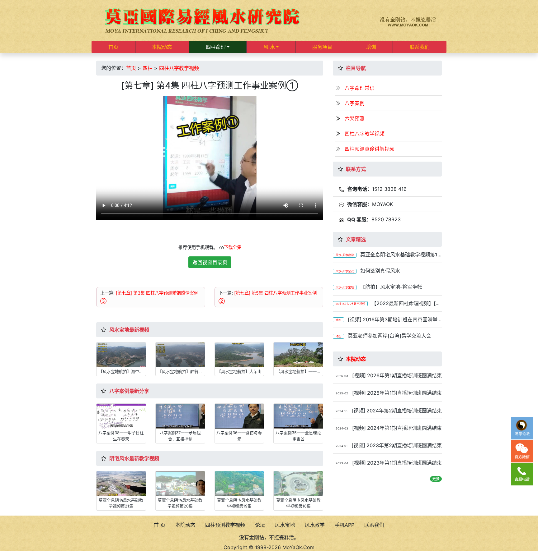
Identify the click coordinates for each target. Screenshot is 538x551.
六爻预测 (355, 118)
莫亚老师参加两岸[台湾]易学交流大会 (389, 336)
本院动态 (162, 47)
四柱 (148, 68)
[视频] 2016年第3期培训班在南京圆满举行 (385, 322)
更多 (436, 478)
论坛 (260, 525)
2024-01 (341, 446)
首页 (113, 47)
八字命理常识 (360, 88)
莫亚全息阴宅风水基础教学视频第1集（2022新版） (385, 257)
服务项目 (322, 47)
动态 (338, 320)
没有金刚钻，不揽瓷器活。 (269, 537)
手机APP (344, 525)
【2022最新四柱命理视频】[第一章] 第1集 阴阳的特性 (387, 306)
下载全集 (232, 247)
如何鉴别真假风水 (380, 271)
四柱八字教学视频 (179, 68)
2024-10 (341, 411)
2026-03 (342, 376)
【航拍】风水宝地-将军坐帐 (391, 287)
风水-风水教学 (345, 255)
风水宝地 (285, 525)
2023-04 (342, 463)
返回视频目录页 (209, 262)
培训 (371, 47)
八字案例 (355, 103)
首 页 (159, 525)
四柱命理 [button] (216, 47)
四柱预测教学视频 (225, 525)
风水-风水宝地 (345, 287)
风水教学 (315, 525)
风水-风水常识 (345, 271)
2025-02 (342, 393)
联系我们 (420, 47)
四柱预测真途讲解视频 (369, 149)
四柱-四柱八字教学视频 (350, 303)
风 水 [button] (269, 47)
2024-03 (342, 428)
